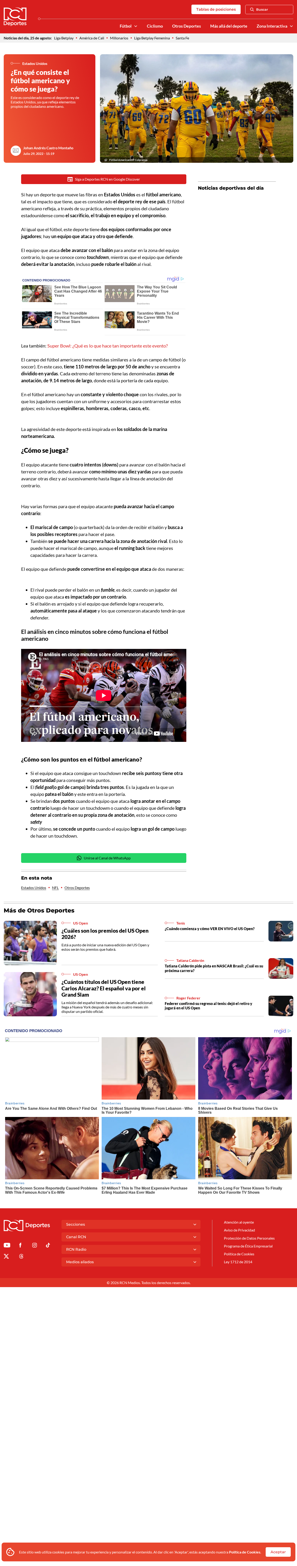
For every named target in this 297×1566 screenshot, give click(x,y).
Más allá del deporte (228, 26)
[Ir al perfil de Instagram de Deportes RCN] (34, 1246)
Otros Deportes (186, 26)
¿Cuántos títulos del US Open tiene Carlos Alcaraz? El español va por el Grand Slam (103, 988)
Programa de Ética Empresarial (248, 1246)
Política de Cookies (244, 1552)
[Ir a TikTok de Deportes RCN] (48, 1246)
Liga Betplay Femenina (152, 38)
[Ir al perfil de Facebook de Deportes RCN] (20, 1246)
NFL (55, 887)
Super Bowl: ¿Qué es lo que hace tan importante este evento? (107, 345)
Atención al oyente (239, 1222)
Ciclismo (155, 26)
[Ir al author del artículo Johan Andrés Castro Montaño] (16, 151)
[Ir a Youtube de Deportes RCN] (7, 1246)
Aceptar (278, 1552)
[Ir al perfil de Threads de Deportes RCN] (21, 1257)
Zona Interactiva (272, 26)
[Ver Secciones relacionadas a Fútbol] (136, 26)
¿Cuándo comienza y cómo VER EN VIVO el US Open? (210, 928)
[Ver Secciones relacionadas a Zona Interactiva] (291, 26)
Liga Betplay (64, 38)
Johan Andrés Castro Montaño (48, 148)
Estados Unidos (33, 887)
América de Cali (91, 38)
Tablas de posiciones (216, 9)
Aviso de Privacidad (239, 1230)
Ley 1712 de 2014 (238, 1262)
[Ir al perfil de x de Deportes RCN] (6, 1257)
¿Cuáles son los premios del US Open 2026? (104, 933)
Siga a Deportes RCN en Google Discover (107, 179)
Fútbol (126, 26)
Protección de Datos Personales (249, 1238)
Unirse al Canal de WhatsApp (107, 858)
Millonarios (119, 38)
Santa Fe (182, 38)
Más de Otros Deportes (39, 910)
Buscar (262, 9)
